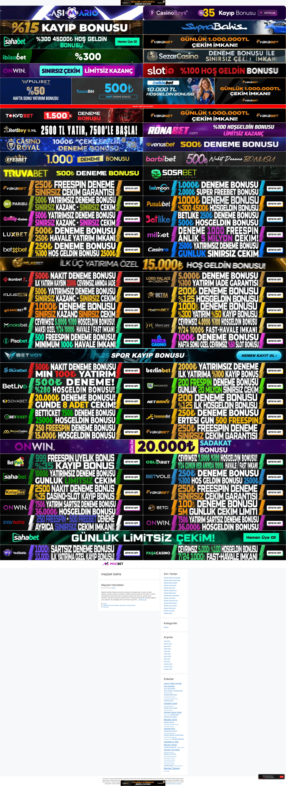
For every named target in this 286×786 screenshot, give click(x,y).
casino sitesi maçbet (173, 683)
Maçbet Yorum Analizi (170, 605)
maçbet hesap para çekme (169, 726)
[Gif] (143, 264)
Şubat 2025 (167, 648)
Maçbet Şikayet (172, 768)
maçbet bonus (168, 700)
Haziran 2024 (168, 669)
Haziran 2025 (168, 643)
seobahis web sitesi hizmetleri (110, 605)
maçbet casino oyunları (168, 710)
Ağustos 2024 (168, 664)
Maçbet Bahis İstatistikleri (171, 595)
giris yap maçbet (169, 688)
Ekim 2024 (167, 659)
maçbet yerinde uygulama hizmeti (170, 756)
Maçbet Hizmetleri (112, 585)
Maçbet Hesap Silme (170, 585)
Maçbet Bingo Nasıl (169, 608)
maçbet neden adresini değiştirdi (170, 737)
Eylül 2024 (167, 661)
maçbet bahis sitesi (170, 695)
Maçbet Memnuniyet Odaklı (172, 580)
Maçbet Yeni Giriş (170, 754)
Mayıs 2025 (167, 646)
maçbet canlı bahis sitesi (168, 706)
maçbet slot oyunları (168, 739)
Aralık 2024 (167, 654)
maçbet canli (170, 703)
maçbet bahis (122, 605)
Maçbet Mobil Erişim (170, 593)
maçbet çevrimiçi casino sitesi (169, 759)
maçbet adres (178, 691)
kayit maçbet (168, 691)
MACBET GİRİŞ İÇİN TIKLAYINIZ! (143, 106)
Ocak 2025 (167, 651)
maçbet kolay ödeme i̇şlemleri (169, 733)
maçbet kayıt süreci (170, 731)
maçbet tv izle (171, 741)
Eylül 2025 (167, 641)
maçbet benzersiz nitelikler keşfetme (171, 698)
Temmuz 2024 (168, 666)
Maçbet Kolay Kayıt (169, 588)
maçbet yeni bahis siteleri (169, 752)
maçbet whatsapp (170, 747)
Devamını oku (143, 599)
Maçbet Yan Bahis (169, 610)
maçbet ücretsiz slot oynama (169, 763)
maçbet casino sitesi (173, 712)
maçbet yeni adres (172, 750)
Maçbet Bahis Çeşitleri (170, 583)
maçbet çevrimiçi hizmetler (169, 761)
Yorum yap (105, 607)
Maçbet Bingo (168, 613)
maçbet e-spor (166, 714)
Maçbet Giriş (170, 719)
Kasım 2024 (167, 656)
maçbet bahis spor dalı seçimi (169, 696)
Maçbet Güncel (169, 722)
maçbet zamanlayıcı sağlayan (169, 758)
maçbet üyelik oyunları (178, 765)
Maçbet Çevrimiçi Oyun (171, 600)
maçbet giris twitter (170, 717)
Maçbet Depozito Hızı (170, 590)
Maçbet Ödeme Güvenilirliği (172, 577)
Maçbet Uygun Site (169, 598)
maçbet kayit (169, 728)
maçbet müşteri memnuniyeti (174, 735)
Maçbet (105, 603)
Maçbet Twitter (170, 745)
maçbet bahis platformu (168, 692)
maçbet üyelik (168, 765)
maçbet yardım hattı (180, 747)
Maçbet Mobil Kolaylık (170, 603)
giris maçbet (169, 686)
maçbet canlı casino (170, 708)
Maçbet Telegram (178, 739)
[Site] (71, 188)
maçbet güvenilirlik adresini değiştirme (171, 724)
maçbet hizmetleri (130, 605)
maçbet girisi (174, 715)
